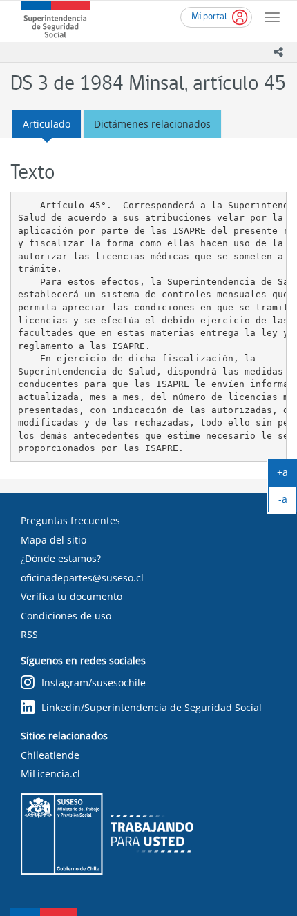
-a (287, 502)
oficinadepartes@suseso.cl (82, 577)
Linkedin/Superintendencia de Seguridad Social (151, 707)
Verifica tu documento (71, 596)
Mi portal (209, 17)
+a (287, 475)
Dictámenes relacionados (152, 123)
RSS (29, 634)
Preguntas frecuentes (70, 520)
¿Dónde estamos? (61, 558)
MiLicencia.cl (50, 773)
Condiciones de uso (66, 615)
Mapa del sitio (53, 539)
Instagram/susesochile (93, 682)
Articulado (46, 123)
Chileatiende (50, 754)
